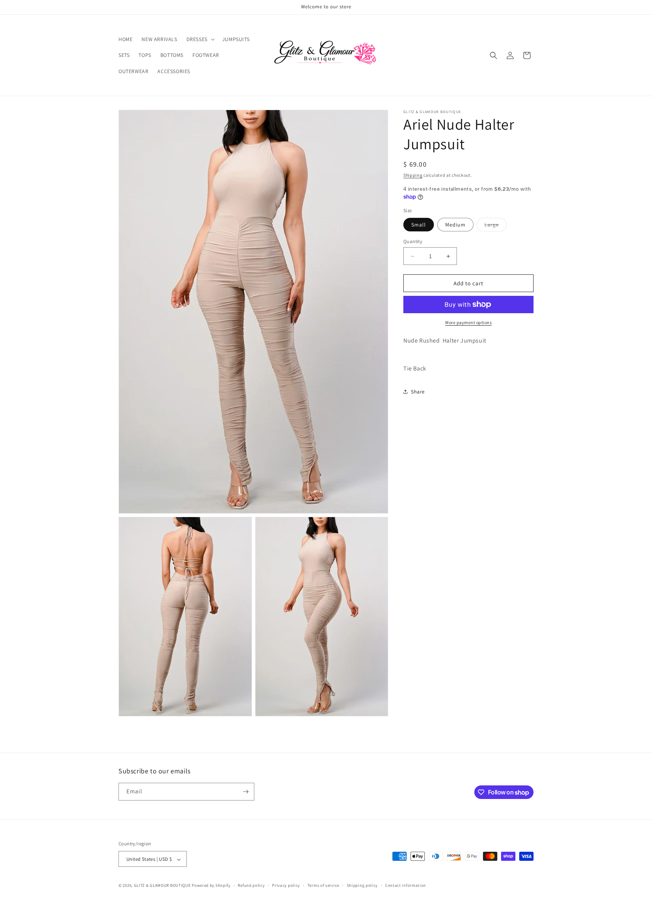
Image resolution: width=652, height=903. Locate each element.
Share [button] (418, 391)
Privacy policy (286, 885)
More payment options (468, 322)
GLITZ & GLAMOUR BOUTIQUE (162, 885)
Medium (455, 224)
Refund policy (251, 885)
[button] (200, 39)
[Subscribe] (245, 791)
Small (418, 224)
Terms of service (323, 885)
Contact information (405, 885)
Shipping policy (362, 885)
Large (495, 226)
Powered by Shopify (211, 885)
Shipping (413, 175)
